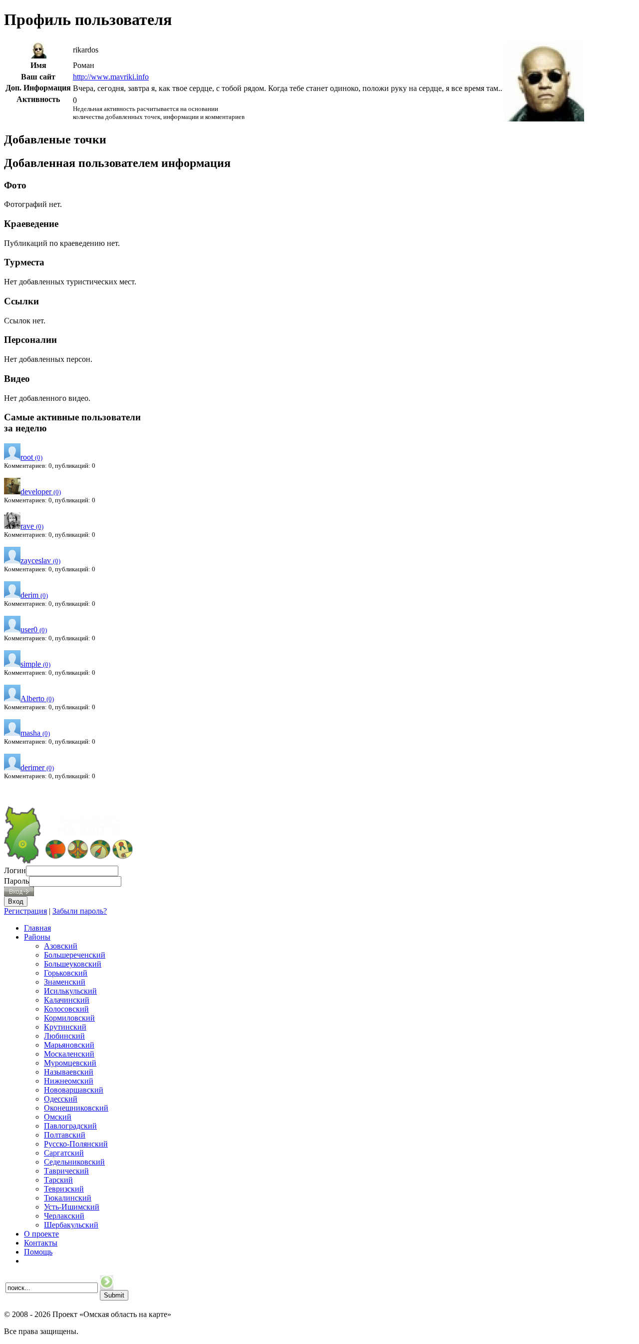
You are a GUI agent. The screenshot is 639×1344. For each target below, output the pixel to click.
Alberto (37, 698)
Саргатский (64, 1153)
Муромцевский (70, 1063)
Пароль (16, 881)
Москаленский (69, 1054)
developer (40, 491)
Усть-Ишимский (71, 1207)
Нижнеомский (68, 1081)
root (31, 457)
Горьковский (65, 973)
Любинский (64, 1036)
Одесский (60, 1099)
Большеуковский (72, 964)
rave (31, 526)
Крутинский (65, 1027)
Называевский (68, 1072)
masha (35, 733)
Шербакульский (71, 1225)
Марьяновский (69, 1045)
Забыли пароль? (79, 911)
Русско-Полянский (76, 1144)
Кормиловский (69, 1018)
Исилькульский (70, 991)
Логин (15, 870)
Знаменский (64, 982)
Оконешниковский (76, 1108)
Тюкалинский (67, 1198)
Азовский (60, 946)
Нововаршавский (73, 1090)
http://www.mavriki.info (111, 76)
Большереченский (74, 955)
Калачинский (66, 1000)
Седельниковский (74, 1162)
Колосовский (66, 1009)
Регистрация (25, 911)
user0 (33, 629)
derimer (37, 767)
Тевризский (64, 1189)
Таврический (66, 1171)
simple (35, 664)
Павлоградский (70, 1126)
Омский (57, 1117)
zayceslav (40, 560)
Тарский (58, 1180)
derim (34, 595)
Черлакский (64, 1216)
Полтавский (64, 1135)
